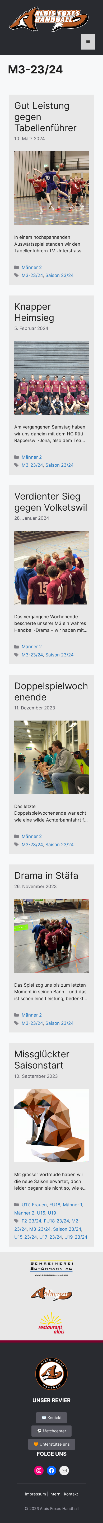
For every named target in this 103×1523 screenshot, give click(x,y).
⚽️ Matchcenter (51, 1430)
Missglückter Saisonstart (41, 1059)
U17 (25, 1204)
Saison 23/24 (59, 275)
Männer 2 (32, 267)
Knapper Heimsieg (34, 312)
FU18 (54, 1204)
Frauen (39, 1204)
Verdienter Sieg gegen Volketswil (50, 502)
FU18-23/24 (56, 1221)
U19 (52, 1213)
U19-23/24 (75, 1237)
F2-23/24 (31, 1221)
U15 (41, 1213)
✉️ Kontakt (51, 1417)
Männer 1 (72, 1204)
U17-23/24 (50, 1237)
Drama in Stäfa (46, 875)
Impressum (35, 1493)
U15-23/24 (25, 1237)
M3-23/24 (32, 275)
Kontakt (71, 1493)
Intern (54, 1493)
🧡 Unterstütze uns (52, 1444)
